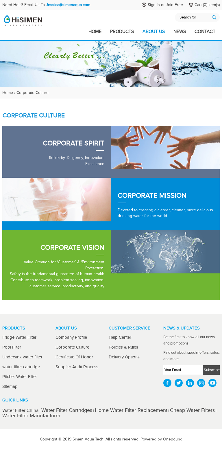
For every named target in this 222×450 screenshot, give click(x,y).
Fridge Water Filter (19, 337)
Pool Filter (11, 347)
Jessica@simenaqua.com (68, 5)
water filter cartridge (21, 366)
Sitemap (10, 386)
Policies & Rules (123, 347)
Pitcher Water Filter (19, 376)
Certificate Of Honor (74, 357)
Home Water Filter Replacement (131, 410)
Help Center (120, 337)
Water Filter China (21, 410)
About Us (154, 31)
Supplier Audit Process (77, 366)
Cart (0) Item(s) (207, 5)
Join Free (174, 5)
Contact (205, 31)
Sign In (154, 5)
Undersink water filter (22, 357)
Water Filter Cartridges (66, 410)
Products (122, 31)
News (179, 31)
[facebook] (167, 383)
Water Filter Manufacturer (31, 416)
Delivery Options (124, 357)
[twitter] (179, 383)
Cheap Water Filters (192, 410)
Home (94, 31)
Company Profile (71, 337)
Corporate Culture (72, 347)
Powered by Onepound (161, 439)
